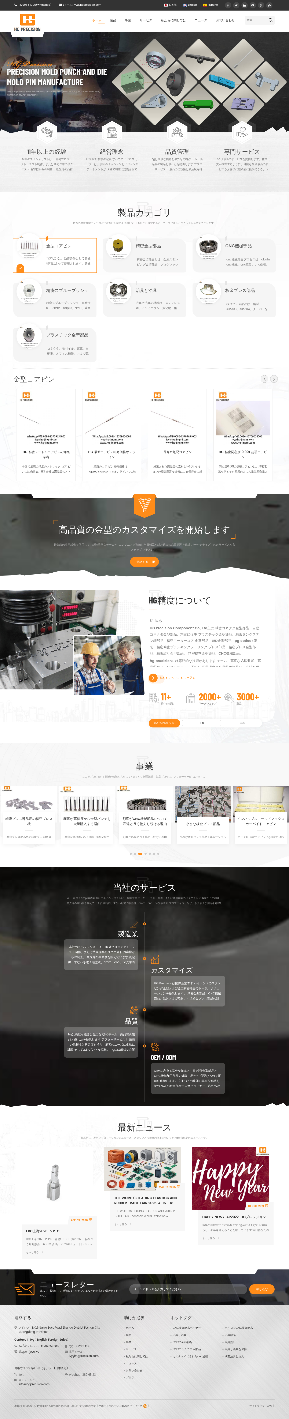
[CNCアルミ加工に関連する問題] (261, 804)
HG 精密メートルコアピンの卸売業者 (46, 455)
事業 (128, 20)
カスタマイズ (172, 970)
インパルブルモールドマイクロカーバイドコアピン (203, 821)
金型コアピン (59, 247)
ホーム (97, 20)
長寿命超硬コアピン (177, 452)
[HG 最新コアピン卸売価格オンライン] (112, 418)
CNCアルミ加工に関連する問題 (260, 821)
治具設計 (230, 1342)
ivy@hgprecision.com (87, 5)
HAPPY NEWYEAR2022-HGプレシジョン (234, 1217)
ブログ (130, 1377)
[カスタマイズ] (216, 991)
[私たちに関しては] (153, 678)
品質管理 (177, 151)
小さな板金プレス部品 (145, 824)
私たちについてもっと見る (177, 677)
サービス (146, 20)
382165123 (82, 1346)
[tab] (54, 255)
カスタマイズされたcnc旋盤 (190, 1357)
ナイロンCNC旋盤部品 (239, 1328)
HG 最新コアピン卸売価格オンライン (111, 455)
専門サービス (242, 151)
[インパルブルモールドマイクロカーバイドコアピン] (203, 804)
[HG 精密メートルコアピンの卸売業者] (46, 418)
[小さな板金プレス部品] (145, 804)
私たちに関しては (173, 20)
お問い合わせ (225, 20)
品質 (131, 1021)
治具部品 (230, 1335)
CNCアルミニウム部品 (187, 1349)
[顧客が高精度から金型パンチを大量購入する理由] (29, 804)
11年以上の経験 (46, 151)
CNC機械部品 (238, 247)
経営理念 (112, 151)
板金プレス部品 (240, 291)
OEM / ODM (163, 1057)
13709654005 (27, 5)
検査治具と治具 (234, 1357)
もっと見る (47, 179)
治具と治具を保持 (236, 1349)
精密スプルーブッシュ (67, 291)
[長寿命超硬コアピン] (177, 418)
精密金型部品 (148, 247)
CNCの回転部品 (183, 1342)
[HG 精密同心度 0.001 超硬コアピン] (243, 418)
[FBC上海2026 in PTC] (54, 1185)
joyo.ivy (34, 1352)
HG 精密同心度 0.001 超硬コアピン (243, 455)
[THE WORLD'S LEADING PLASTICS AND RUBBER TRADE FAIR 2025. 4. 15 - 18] (142, 1169)
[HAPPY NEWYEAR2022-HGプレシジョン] (230, 1178)
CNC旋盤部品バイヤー (187, 1328)
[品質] (73, 1042)
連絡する (142, 561)
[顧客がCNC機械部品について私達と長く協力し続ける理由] (87, 804)
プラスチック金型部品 (67, 336)
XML (269, 1406)
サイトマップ (257, 1406)
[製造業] (73, 954)
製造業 (128, 933)
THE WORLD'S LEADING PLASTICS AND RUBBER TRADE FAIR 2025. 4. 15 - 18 (145, 1201)
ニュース (201, 20)
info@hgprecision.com (34, 1384)
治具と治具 (146, 291)
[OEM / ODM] (216, 1078)
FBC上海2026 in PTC (42, 1231)
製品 (113, 20)
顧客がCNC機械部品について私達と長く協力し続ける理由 (87, 821)
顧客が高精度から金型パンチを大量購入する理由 (29, 821)
